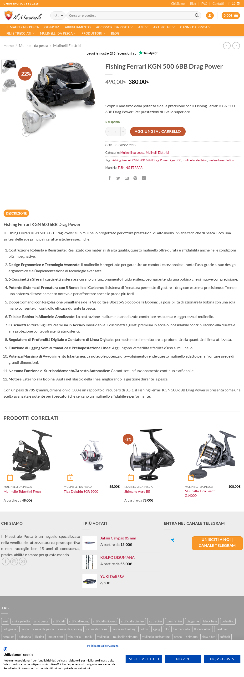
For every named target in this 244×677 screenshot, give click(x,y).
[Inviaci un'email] (238, 3)
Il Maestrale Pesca (22, 27)
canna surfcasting (124, 629)
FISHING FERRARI (130, 167)
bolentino (228, 621)
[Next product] (226, 45)
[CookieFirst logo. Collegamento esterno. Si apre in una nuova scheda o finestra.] (5, 649)
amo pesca (41, 621)
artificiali (59, 621)
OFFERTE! (51, 27)
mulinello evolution (221, 160)
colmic (144, 629)
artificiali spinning (132, 621)
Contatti (218, 3)
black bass (210, 621)
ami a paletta (21, 621)
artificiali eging (79, 621)
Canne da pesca (193, 27)
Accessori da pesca (113, 27)
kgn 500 (175, 160)
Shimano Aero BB (137, 491)
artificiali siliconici (105, 621)
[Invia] (197, 15)
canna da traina (96, 629)
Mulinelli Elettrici (67, 45)
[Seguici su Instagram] (233, 3)
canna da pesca (43, 629)
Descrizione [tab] (16, 213)
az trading (155, 621)
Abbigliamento (78, 27)
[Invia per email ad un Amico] (127, 178)
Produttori (91, 33)
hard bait (222, 629)
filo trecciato (181, 629)
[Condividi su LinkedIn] (144, 178)
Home (9, 45)
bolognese (9, 629)
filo (166, 629)
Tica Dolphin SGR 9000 (81, 491)
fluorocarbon (202, 629)
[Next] (90, 99)
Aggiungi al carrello (158, 131)
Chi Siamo (178, 3)
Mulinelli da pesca (56, 33)
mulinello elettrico (195, 160)
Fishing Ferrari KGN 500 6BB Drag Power (140, 160)
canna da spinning (70, 629)
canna (25, 629)
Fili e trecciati (18, 33)
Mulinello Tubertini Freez (22, 491)
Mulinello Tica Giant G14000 (200, 493)
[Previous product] (236, 45)
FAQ (204, 3)
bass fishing (174, 621)
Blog (193, 3)
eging (156, 629)
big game (193, 621)
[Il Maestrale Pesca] (23, 15)
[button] (210, 16)
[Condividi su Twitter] (118, 178)
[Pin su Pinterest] (135, 178)
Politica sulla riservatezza (102, 645)
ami (5, 621)
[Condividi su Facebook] (109, 178)
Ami (141, 27)
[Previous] (27, 99)
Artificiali (162, 27)
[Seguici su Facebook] (229, 3)
